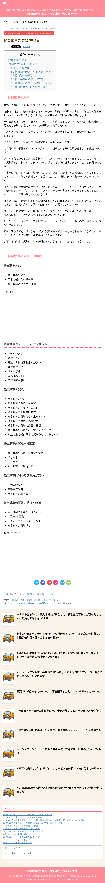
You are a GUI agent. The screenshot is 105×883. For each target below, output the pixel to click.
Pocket (26, 46)
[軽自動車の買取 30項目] (62, 582)
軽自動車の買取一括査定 (26, 79)
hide (37, 54)
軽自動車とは (20, 67)
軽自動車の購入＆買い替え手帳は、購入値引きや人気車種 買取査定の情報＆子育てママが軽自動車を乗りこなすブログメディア (53, 876)
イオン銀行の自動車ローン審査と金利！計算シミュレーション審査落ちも (59, 729)
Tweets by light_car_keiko (18, 853)
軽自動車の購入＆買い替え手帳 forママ (52, 14)
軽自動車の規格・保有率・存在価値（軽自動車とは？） (35, 600)
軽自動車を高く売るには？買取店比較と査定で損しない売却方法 (30, 594)
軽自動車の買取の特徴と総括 (29, 86)
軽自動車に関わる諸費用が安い (30, 83)
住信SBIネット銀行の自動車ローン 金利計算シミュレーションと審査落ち (59, 710)
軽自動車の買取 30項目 (22, 64)
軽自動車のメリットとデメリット (31, 71)
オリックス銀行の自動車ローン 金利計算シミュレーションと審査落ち (41, 603)
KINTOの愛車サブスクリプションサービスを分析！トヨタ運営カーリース (59, 768)
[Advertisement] (52, 314)
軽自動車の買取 (16, 60)
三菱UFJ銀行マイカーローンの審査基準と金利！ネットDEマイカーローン (59, 691)
